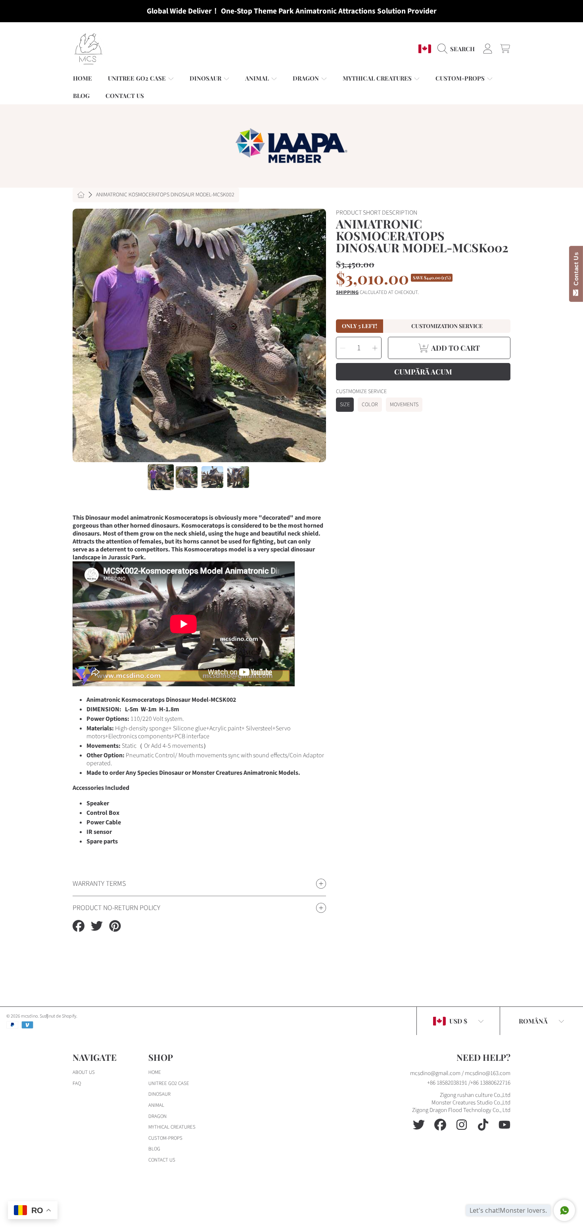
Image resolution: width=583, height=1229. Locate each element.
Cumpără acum (423, 371)
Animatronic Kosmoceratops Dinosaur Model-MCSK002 (165, 195)
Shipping (347, 292)
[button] (458, 49)
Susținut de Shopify (58, 1016)
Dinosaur (206, 78)
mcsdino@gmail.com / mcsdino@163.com (460, 1073)
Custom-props (460, 78)
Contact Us (576, 270)
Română (533, 1021)
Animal (257, 78)
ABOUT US (84, 1072)
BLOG (154, 1148)
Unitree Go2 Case (137, 78)
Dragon (306, 78)
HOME (154, 1072)
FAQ (77, 1083)
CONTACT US (161, 1160)
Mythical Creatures (378, 78)
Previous (81, 335)
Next (317, 335)
